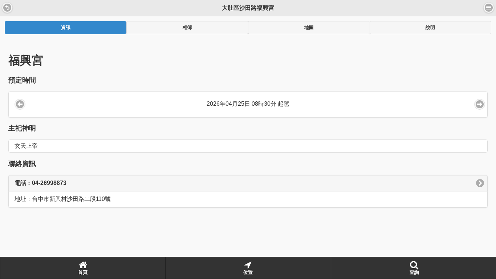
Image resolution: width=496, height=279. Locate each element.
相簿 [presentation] (187, 27)
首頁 (83, 272)
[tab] (65, 27)
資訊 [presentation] (65, 27)
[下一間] (479, 104)
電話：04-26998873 (40, 183)
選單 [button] (488, 7)
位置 (248, 272)
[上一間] (20, 104)
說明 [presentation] (430, 27)
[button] (7, 7)
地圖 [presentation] (309, 27)
